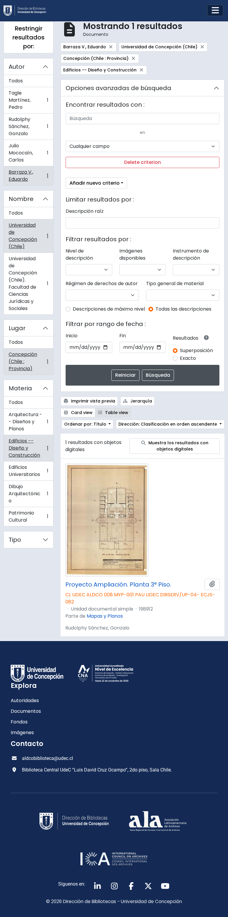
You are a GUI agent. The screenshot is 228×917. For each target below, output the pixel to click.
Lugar (17, 328)
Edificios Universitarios (28, 471)
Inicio (71, 335)
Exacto (188, 358)
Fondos (19, 721)
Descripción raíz (85, 211)
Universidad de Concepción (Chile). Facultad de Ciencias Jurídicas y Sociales (28, 283)
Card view (81, 413)
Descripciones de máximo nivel (109, 309)
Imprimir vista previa (92, 401)
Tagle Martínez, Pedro (28, 100)
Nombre (21, 199)
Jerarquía (140, 401)
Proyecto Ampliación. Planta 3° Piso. (118, 584)
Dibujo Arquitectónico (28, 493)
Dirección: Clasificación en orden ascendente (168, 424)
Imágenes (22, 732)
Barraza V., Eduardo (28, 176)
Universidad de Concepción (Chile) (28, 236)
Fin (122, 335)
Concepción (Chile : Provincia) (28, 361)
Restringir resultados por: (28, 37)
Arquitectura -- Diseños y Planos (28, 421)
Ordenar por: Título (85, 424)
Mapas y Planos (105, 616)
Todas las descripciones (183, 309)
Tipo (15, 540)
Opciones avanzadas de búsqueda (118, 88)
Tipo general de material (175, 283)
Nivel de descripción (79, 254)
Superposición (196, 350)
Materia (20, 388)
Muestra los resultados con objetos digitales (177, 446)
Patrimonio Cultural (28, 516)
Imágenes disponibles (132, 254)
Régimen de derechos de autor (102, 283)
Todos (16, 80)
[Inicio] (27, 10)
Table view (116, 413)
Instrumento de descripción (191, 254)
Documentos (26, 711)
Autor (17, 67)
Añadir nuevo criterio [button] (94, 183)
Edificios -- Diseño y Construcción (28, 447)
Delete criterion (142, 162)
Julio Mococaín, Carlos (28, 152)
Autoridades (25, 700)
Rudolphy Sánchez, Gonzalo (28, 126)
